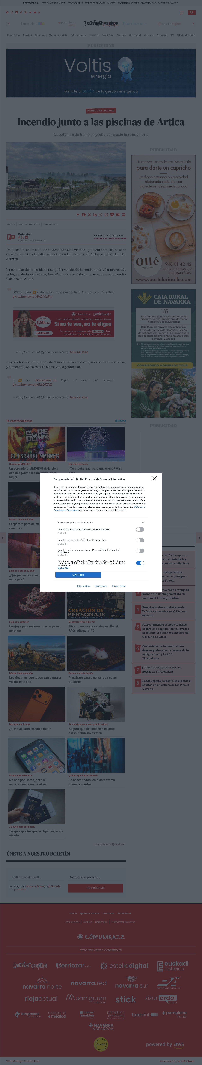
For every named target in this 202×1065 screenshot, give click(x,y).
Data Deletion (83, 586)
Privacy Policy (119, 586)
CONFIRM (78, 575)
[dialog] (101, 532)
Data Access (101, 586)
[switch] (140, 529)
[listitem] (101, 522)
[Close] (156, 479)
